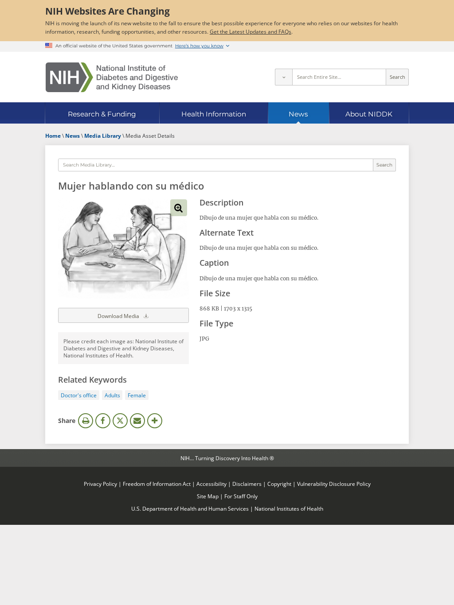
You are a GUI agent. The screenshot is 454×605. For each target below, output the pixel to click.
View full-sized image (178, 207)
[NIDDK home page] (111, 77)
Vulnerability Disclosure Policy (334, 483)
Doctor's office (79, 395)
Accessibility (211, 483)
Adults (112, 395)
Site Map (208, 496)
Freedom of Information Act (157, 483)
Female (137, 395)
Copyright (279, 483)
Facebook (102, 420)
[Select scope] (283, 77)
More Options (154, 420)
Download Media (119, 315)
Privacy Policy (100, 483)
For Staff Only (241, 496)
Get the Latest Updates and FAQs (250, 31)
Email (137, 420)
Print (85, 420)
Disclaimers (247, 483)
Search (397, 77)
